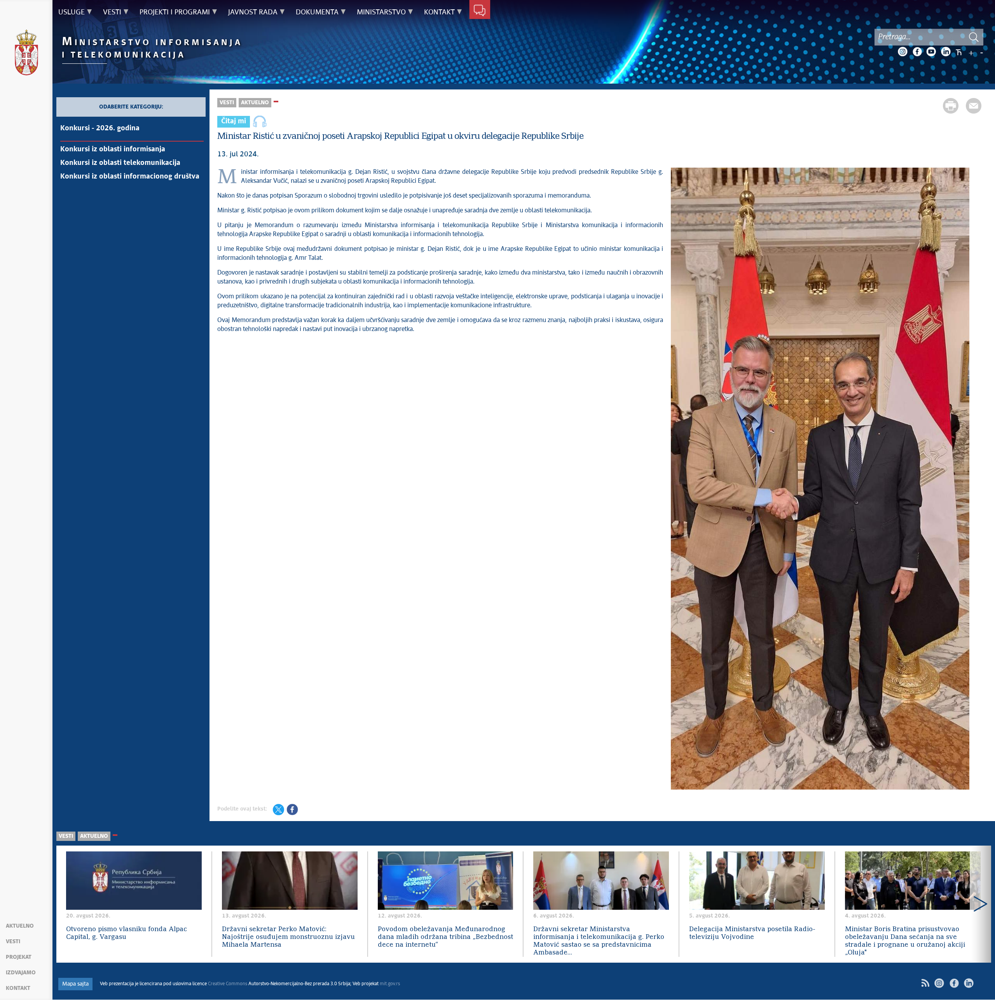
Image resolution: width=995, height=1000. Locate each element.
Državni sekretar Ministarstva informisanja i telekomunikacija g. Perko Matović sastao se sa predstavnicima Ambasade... (598, 941)
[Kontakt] (480, 11)
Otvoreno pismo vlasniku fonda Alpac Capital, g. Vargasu (126, 933)
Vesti (13, 941)
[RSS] (925, 983)
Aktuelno (20, 926)
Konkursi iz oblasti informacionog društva (129, 176)
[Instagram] (902, 52)
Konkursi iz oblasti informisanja (112, 149)
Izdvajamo (21, 972)
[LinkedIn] (945, 52)
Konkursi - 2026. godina (100, 128)
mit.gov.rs (390, 984)
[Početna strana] (26, 53)
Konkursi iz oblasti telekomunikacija (120, 162)
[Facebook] (917, 52)
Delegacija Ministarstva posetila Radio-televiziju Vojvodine (752, 933)
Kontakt (18, 988)
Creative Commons (227, 984)
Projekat (18, 957)
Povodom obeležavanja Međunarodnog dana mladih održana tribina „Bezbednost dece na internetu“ (445, 937)
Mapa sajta (75, 984)
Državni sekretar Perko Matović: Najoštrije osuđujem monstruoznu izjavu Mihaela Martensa (288, 937)
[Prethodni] (67, 904)
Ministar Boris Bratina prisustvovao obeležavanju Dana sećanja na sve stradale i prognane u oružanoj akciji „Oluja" (905, 941)
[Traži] (973, 37)
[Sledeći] (980, 904)
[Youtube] (931, 52)
